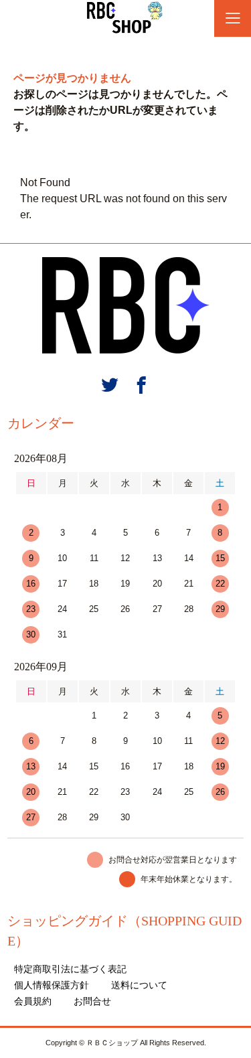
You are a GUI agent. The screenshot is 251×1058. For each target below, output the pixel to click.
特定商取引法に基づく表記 (70, 969)
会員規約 (33, 1001)
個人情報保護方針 (51, 985)
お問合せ (92, 1001)
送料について (139, 985)
